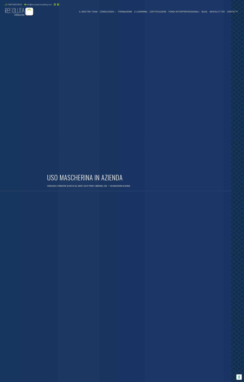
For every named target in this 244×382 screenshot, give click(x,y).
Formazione (125, 11)
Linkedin (54, 4)
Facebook (58, 4)
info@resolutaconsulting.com (39, 4)
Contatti (232, 11)
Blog (204, 11)
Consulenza (107, 11)
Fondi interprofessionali (183, 11)
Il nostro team (88, 11)
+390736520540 (14, 4)
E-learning (140, 11)
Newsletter (217, 11)
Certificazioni (158, 11)
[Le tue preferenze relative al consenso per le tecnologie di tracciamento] (239, 377)
